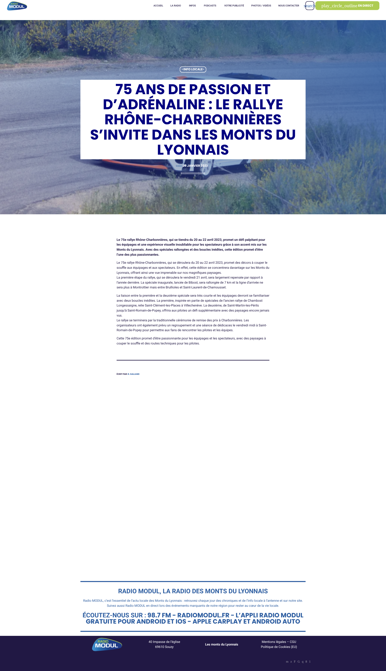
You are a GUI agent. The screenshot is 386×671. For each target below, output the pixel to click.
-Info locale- (193, 69)
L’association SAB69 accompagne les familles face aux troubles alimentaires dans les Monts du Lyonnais (232, 521)
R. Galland (134, 374)
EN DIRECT (347, 5)
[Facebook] (306, 662)
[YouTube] (287, 662)
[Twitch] (295, 662)
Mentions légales (274, 642)
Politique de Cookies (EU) (279, 647)
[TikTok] (299, 662)
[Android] (310, 662)
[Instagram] (303, 662)
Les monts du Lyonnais (221, 644)
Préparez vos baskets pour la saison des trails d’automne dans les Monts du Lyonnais (150, 519)
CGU (293, 642)
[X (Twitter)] (291, 662)
